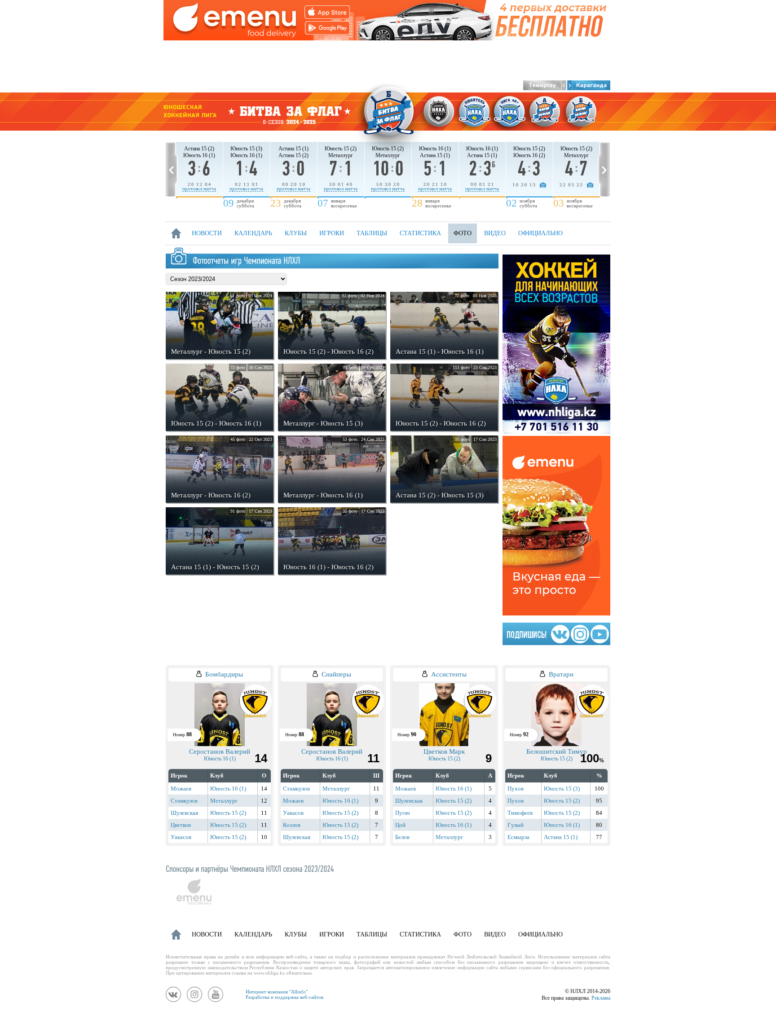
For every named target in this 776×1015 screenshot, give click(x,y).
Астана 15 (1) (561, 837)
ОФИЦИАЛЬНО (540, 233)
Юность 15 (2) (228, 812)
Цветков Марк (444, 751)
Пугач (402, 812)
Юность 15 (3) (562, 788)
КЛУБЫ (296, 233)
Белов (402, 837)
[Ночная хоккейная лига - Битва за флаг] (388, 111)
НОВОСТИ (207, 233)
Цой (400, 825)
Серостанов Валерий (219, 751)
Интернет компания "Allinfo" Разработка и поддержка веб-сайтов (284, 994)
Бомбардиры (224, 674)
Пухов (515, 788)
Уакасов (181, 837)
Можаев (181, 788)
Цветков (181, 825)
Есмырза (518, 837)
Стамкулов (184, 800)
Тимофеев (520, 812)
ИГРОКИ (331, 233)
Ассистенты (449, 674)
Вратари (561, 674)
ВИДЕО (495, 233)
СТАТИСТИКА (420, 233)
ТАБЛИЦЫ (372, 233)
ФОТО (463, 233)
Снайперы (336, 674)
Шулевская (184, 812)
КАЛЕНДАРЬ (253, 233)
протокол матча (199, 188)
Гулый (515, 825)
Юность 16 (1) (220, 759)
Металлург (224, 800)
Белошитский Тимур (556, 751)
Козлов (291, 825)
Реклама (600, 998)
